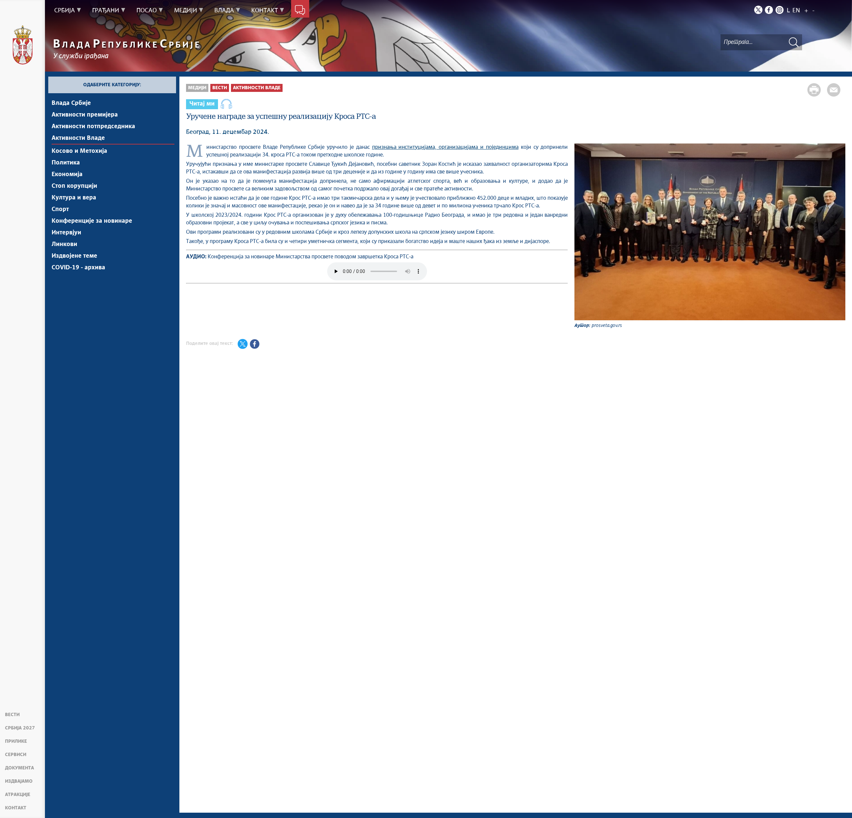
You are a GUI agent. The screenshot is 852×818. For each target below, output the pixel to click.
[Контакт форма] (300, 10)
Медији (197, 88)
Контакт (15, 808)
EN (796, 11)
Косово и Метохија (79, 151)
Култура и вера (74, 198)
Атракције (17, 794)
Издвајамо (19, 781)
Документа (19, 768)
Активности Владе (78, 138)
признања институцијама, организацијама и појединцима (445, 147)
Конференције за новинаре (92, 221)
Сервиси (15, 754)
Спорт (60, 209)
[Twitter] (758, 10)
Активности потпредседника (93, 127)
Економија (67, 174)
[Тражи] (793, 42)
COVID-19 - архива (78, 268)
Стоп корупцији (74, 186)
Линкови (64, 244)
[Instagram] (779, 10)
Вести (12, 714)
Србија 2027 (20, 728)
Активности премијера (85, 115)
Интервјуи (66, 233)
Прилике (16, 741)
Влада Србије (71, 103)
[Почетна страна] (23, 45)
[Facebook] (769, 10)
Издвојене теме (74, 256)
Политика (66, 163)
